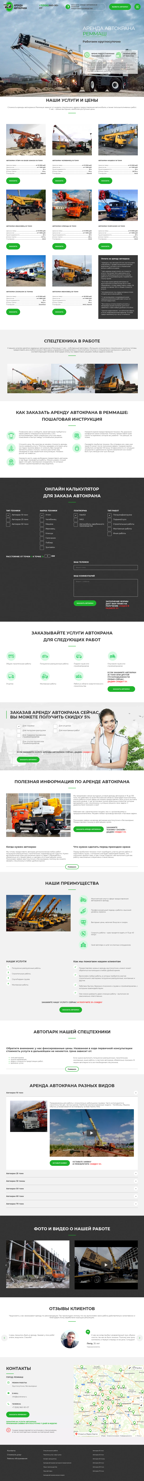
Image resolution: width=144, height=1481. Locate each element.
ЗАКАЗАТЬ (13, 181)
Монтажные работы (122, 529)
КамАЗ (82, 515)
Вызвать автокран (120, 7)
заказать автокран (121, 689)
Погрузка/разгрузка (122, 515)
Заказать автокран (85, 603)
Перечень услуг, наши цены (52, 1455)
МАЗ (81, 519)
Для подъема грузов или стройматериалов (34, 736)
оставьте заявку (60, 1163)
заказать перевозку (18, 1414)
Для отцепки (65, 726)
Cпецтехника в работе (50, 1450)
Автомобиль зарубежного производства (91, 525)
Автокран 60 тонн (98, 1467)
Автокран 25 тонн (20, 519)
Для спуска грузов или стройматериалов (33, 742)
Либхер (49, 543)
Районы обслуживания (17, 1458)
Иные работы (119, 533)
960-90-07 (48, 7)
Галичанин (51, 538)
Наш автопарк (47, 1471)
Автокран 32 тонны (99, 1459)
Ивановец (50, 529)
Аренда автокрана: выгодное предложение (57, 1463)
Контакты (11, 1451)
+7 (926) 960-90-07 (20, 1407)
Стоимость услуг (14, 1455)
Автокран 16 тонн (20, 515)
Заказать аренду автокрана (88, 829)
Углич (48, 515)
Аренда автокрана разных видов (53, 1475)
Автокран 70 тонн (98, 1471)
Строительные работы (123, 524)
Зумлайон (50, 547)
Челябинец (51, 519)
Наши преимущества (50, 1467)
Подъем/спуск (119, 519)
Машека (49, 524)
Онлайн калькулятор (50, 1459)
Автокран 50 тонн (20, 524)
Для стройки (28, 726)
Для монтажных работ (69, 730)
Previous (6, 1265)
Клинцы (49, 533)
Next (69, 1265)
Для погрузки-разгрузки (34, 730)
